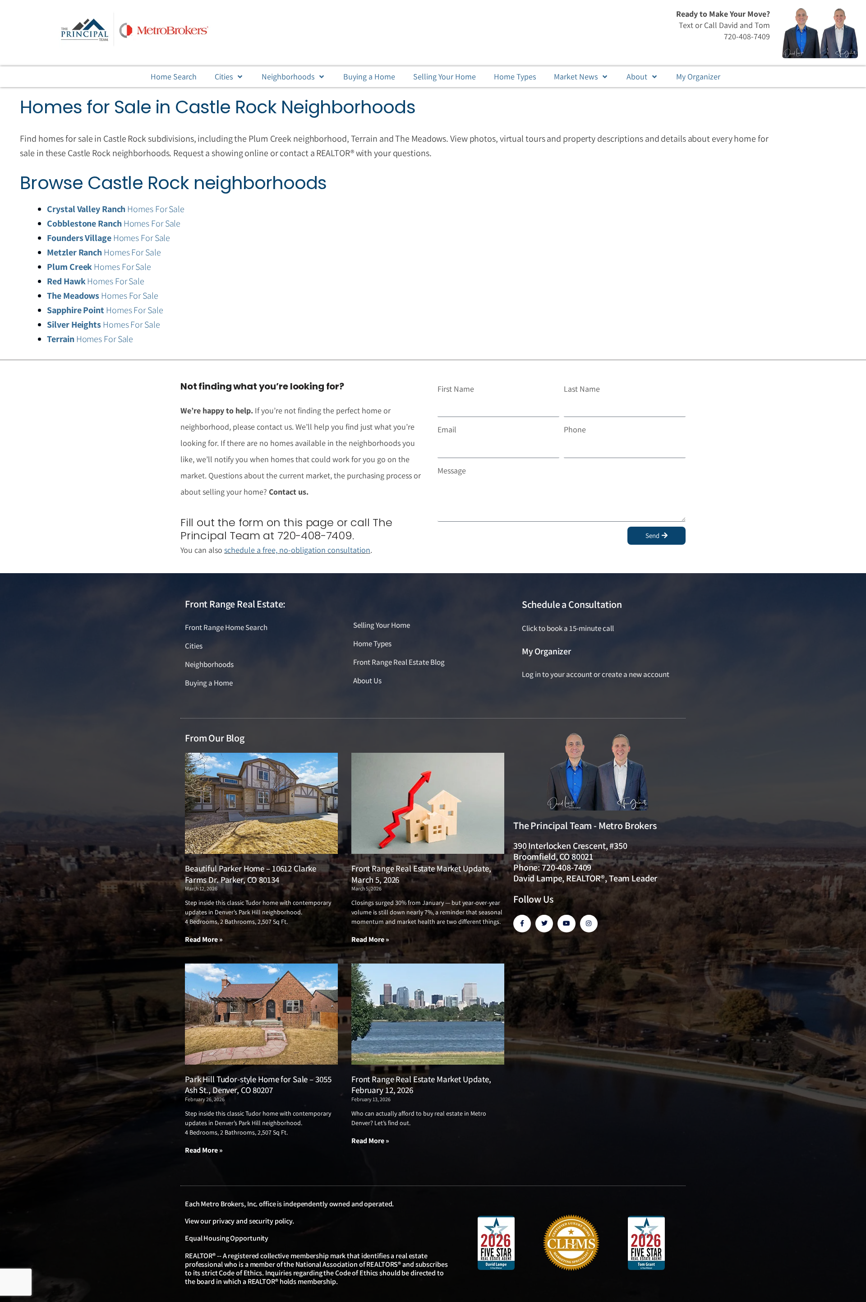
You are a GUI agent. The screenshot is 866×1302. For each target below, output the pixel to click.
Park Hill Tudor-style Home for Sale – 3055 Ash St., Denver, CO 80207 (258, 1085)
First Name (456, 389)
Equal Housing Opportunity (226, 1238)
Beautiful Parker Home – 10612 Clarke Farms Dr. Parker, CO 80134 (250, 874)
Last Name (582, 389)
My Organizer (546, 651)
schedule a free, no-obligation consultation (297, 550)
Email (447, 429)
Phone (575, 429)
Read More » (204, 939)
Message (452, 470)
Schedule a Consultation (572, 604)
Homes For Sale (115, 209)
